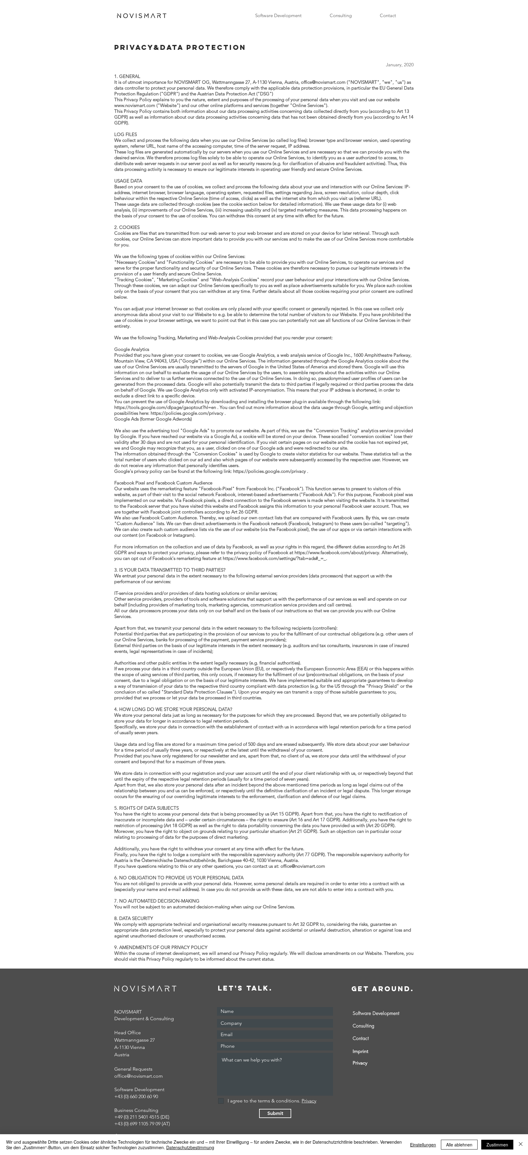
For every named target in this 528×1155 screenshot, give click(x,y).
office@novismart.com (323, 82)
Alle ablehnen (459, 1145)
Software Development (376, 1013)
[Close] (520, 1144)
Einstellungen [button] (423, 1145)
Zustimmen (497, 1145)
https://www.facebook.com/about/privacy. (337, 552)
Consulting (363, 1026)
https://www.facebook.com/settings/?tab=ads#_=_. (275, 558)
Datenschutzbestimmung (190, 1147)
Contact (361, 1038)
